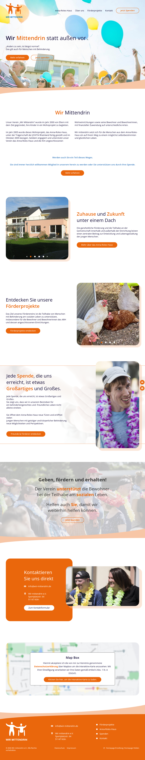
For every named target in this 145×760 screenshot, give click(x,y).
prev (26, 256)
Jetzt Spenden (72, 520)
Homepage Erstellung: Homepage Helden (122, 748)
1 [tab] (30, 256)
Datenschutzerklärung (46, 666)
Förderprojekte (107, 724)
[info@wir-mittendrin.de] (142, 382)
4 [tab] (43, 256)
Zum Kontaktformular (39, 607)
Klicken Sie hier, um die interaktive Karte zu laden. (72, 679)
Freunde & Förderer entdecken (26, 433)
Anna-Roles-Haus (108, 729)
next (47, 256)
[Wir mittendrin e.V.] (14, 10)
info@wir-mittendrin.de (39, 586)
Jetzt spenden (42, 57)
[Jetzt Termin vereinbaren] (142, 388)
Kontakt (103, 738)
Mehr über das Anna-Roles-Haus (97, 244)
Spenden (104, 733)
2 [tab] (35, 256)
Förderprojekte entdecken (23, 330)
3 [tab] (39, 256)
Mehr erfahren (17, 57)
